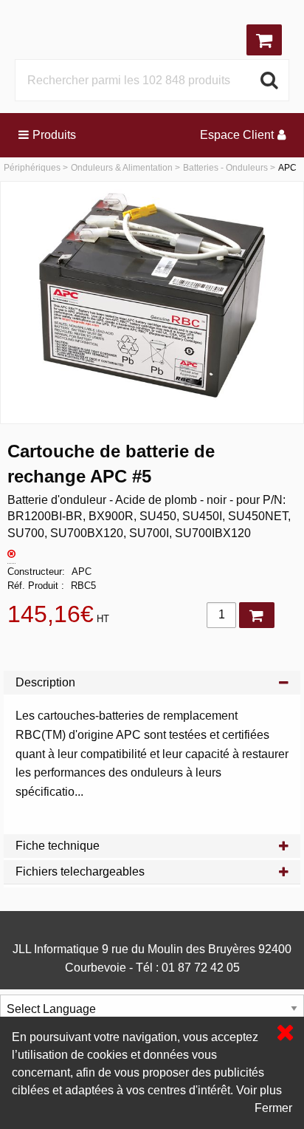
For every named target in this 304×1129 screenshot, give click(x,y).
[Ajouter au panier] (256, 615)
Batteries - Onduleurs (225, 167)
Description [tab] (45, 682)
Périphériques (32, 167)
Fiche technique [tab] (57, 845)
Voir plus (259, 1090)
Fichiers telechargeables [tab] (80, 871)
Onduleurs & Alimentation (122, 167)
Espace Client (237, 135)
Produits (54, 135)
